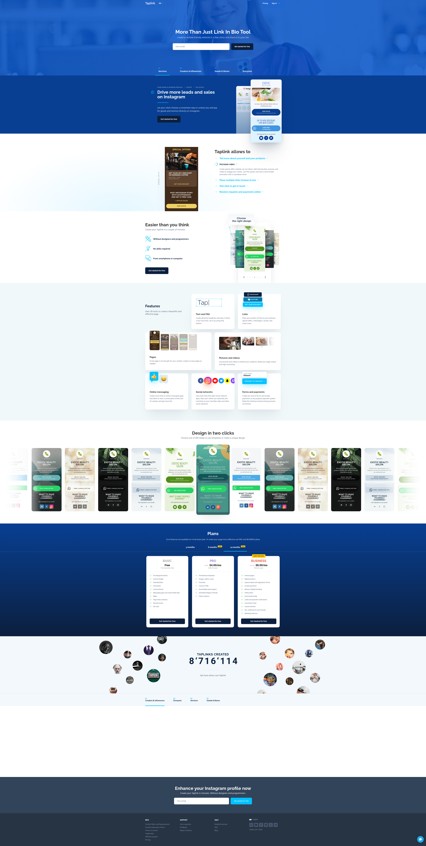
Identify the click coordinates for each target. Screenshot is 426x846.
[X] (271, 824)
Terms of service (151, 830)
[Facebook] (261, 824)
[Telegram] (276, 824)
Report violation (186, 830)
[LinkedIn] (266, 824)
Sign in (274, 3)
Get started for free (242, 47)
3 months (190, 547)
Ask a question (185, 824)
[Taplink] (150, 3)
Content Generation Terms (155, 827)
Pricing (265, 3)
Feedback (183, 827)
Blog (216, 830)
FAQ (216, 827)
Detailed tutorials (221, 824)
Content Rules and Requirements (157, 824)
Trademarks (149, 834)
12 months (237, 547)
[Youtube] (251, 824)
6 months (214, 547)
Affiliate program (151, 837)
